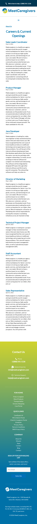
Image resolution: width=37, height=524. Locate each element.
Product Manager (13, 88)
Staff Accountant (13, 253)
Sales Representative (15, 290)
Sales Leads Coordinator (16, 42)
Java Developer (12, 131)
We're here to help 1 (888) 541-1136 (19, 3)
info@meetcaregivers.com (18, 370)
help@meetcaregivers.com (18, 378)
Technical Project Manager (17, 222)
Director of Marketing (15, 179)
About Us (9, 26)
